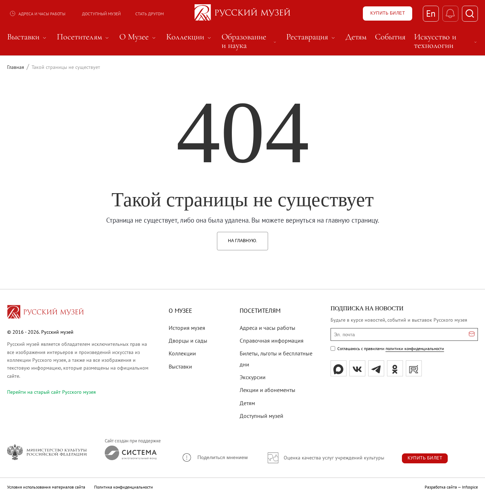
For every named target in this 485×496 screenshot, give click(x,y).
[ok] (395, 368)
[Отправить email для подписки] (472, 334)
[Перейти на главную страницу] (45, 313)
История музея (187, 327)
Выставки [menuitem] (27, 37)
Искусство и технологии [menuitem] (446, 41)
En (431, 13)
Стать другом (149, 13)
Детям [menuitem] (355, 37)
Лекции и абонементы (267, 389)
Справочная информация (272, 340)
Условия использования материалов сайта (46, 487)
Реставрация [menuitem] (311, 37)
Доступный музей (101, 13)
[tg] (376, 368)
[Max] (339, 368)
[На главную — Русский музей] (242, 13)
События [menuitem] (390, 37)
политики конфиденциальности (415, 348)
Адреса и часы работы (41, 13)
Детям (247, 403)
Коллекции (182, 353)
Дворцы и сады (188, 340)
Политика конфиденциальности (123, 487)
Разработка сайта (441, 487)
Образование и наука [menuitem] (250, 41)
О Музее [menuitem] (138, 37)
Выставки (180, 366)
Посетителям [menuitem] (84, 37)
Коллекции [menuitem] (189, 37)
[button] (214, 457)
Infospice (470, 487)
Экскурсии (253, 377)
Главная (15, 67)
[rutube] (414, 368)
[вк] (357, 368)
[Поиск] (470, 14)
